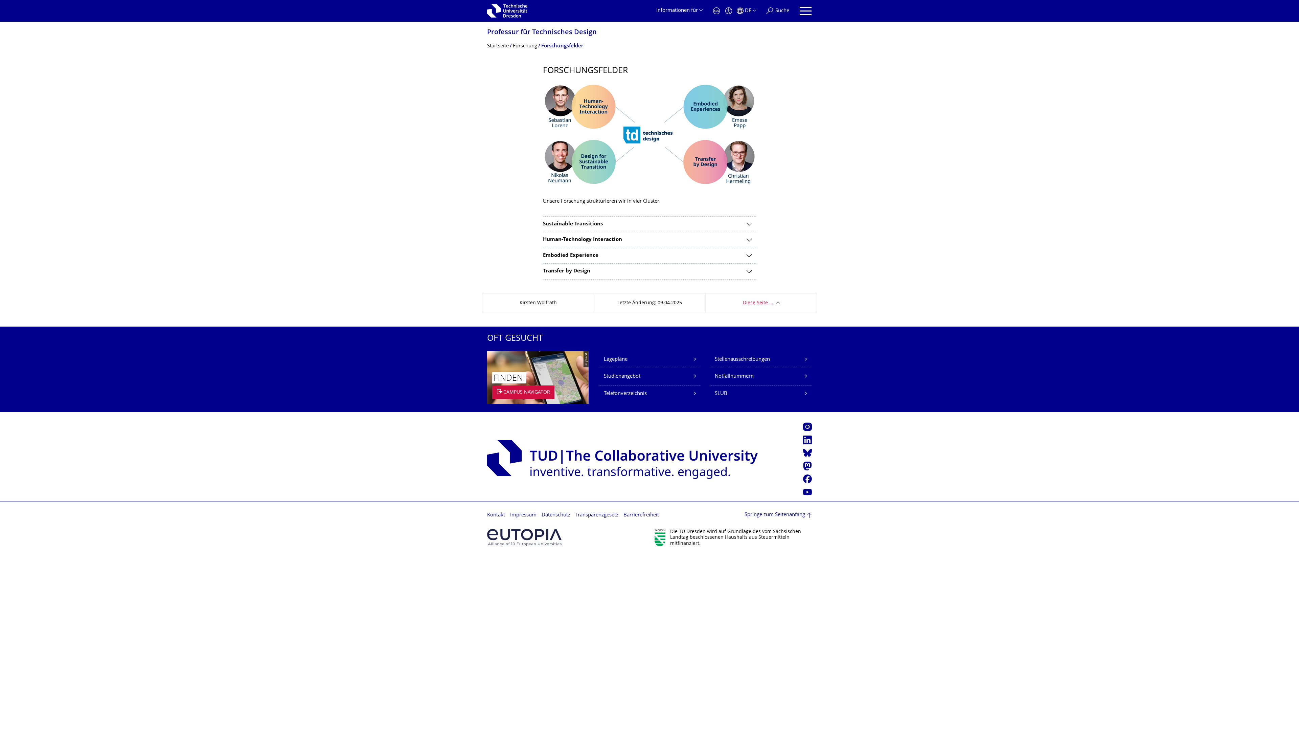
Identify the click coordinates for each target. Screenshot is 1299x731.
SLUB (721, 393)
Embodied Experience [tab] (570, 255)
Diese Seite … (758, 303)
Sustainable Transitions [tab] (573, 224)
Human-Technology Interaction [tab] (582, 239)
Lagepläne (616, 359)
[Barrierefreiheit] (728, 11)
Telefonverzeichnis (625, 393)
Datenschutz (556, 515)
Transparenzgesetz (596, 515)
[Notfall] (716, 11)
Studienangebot (622, 376)
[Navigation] (805, 11)
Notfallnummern (734, 376)
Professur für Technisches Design (542, 32)
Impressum (523, 515)
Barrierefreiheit (641, 515)
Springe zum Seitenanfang (775, 514)
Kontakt (496, 515)
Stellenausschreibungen (742, 359)
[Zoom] (649, 135)
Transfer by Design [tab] (566, 271)
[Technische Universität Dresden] (507, 11)
